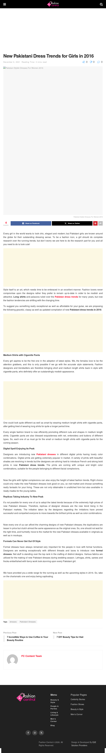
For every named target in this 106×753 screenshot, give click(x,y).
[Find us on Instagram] (34, 732)
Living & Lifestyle (55, 713)
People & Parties (55, 707)
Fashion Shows (77, 704)
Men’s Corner (54, 720)
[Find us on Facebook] (28, 732)
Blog (53, 725)
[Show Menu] (4, 4)
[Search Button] (101, 4)
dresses (13, 621)
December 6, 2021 (11, 62)
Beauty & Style (55, 701)
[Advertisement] (53, 32)
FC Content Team (31, 656)
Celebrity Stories (78, 699)
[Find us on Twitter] (41, 732)
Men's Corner (77, 714)
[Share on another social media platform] (100, 223)
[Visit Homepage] (53, 4)
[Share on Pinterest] (95, 223)
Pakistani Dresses (28, 621)
